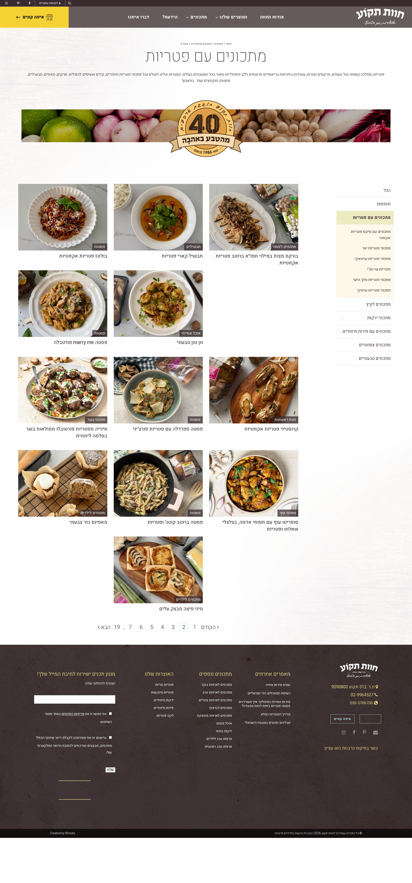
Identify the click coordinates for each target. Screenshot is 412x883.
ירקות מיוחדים (164, 700)
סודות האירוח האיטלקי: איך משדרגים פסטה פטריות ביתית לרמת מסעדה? (264, 704)
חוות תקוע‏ (93, 790)
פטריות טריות (164, 684)
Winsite (70, 833)
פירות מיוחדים (164, 707)
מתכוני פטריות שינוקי (374, 290)
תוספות (384, 204)
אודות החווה (272, 17)
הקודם (209, 627)
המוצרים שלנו (233, 17)
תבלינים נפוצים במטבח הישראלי (267, 722)
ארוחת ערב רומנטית (218, 746)
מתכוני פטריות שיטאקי (372, 259)
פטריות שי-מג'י (379, 269)
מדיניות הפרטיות (73, 713)
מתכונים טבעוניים (375, 358)
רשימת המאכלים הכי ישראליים (269, 693)
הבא (105, 627)
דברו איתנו (138, 17)
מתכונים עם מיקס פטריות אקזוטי (371, 235)
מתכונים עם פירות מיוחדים (367, 331)
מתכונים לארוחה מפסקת (214, 715)
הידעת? (169, 17)
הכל (387, 190)
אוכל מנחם (224, 723)
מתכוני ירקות (379, 318)
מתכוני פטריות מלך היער (372, 280)
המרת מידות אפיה (278, 684)
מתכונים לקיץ (378, 304)
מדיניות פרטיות (284, 833)
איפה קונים (33, 17)
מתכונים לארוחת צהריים (215, 700)
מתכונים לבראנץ (220, 707)
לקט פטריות (165, 715)
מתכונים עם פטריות (201, 44)
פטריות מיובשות (162, 692)
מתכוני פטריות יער (376, 248)
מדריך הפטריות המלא (275, 714)
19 (117, 627)
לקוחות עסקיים (48, 3)
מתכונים (198, 17)
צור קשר (370, 718)
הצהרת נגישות (303, 833)
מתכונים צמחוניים (375, 345)
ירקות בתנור (224, 731)
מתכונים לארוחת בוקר (216, 684)
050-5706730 (362, 703)
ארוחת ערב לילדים (219, 738)
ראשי (229, 44)
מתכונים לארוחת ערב (217, 692)
